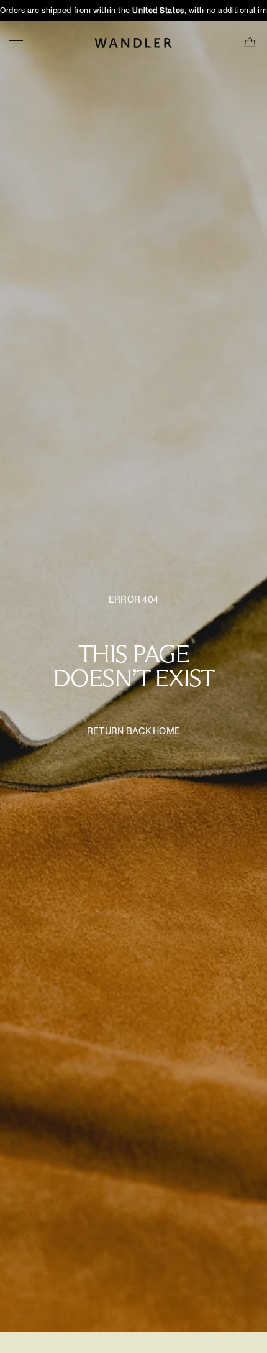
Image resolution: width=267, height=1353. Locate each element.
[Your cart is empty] (250, 43)
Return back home (134, 731)
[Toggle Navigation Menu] (16, 42)
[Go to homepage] (133, 42)
